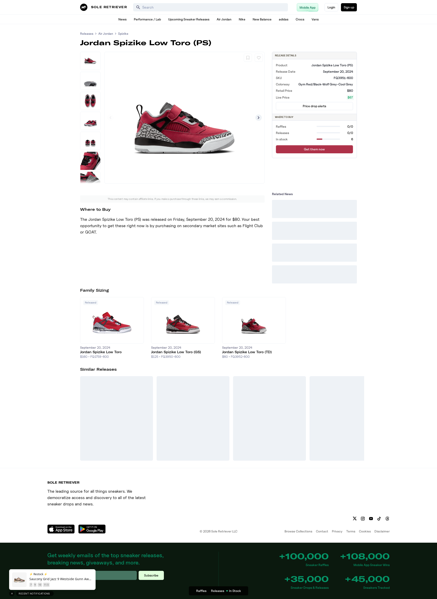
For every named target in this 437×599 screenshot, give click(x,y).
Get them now (314, 149)
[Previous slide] (110, 117)
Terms (350, 531)
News (122, 19)
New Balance (262, 19)
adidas (283, 19)
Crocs (300, 19)
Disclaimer (382, 531)
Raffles (201, 591)
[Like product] (259, 58)
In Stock (235, 591)
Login (331, 7)
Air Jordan (224, 19)
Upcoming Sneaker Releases (188, 19)
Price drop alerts (314, 106)
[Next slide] (258, 117)
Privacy (337, 531)
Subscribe (151, 575)
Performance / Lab (147, 19)
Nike (242, 19)
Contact (322, 531)
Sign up (349, 7)
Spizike (123, 33)
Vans (315, 19)
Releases (86, 33)
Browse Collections (298, 531)
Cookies (365, 531)
